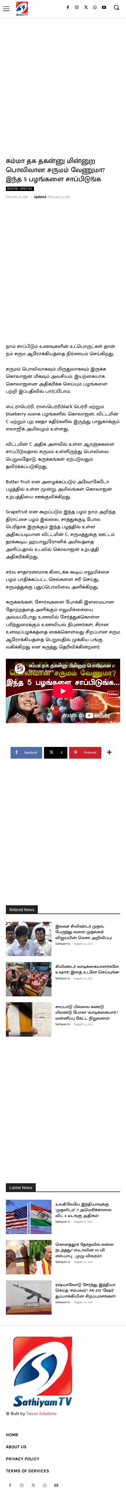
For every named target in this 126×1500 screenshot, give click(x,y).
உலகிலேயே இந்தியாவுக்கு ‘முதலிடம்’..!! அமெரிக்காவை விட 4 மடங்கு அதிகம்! (83, 1210)
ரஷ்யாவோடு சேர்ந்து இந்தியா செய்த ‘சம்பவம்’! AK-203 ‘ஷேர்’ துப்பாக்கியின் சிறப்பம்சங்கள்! (85, 1290)
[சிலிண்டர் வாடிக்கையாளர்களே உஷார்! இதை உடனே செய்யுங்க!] (29, 979)
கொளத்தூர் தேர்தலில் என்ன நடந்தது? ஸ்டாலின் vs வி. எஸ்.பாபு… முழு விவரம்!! (84, 1250)
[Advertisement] (63, 84)
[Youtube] (103, 7)
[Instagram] (76, 7)
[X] (86, 7)
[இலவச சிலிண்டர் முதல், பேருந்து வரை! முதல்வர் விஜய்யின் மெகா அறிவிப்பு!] (29, 939)
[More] (109, 753)
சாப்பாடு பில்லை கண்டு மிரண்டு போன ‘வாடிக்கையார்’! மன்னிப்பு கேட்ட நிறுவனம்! (86, 1012)
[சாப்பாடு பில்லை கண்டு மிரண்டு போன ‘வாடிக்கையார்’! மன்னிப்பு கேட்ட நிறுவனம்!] (29, 1019)
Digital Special (20, 189)
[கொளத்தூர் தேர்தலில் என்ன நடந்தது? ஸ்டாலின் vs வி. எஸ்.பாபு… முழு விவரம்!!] (29, 1257)
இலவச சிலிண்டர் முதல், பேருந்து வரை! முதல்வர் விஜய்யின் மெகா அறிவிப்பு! (83, 932)
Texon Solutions (41, 1413)
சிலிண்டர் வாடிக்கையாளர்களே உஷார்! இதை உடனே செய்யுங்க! (87, 969)
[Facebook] (67, 7)
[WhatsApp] (94, 7)
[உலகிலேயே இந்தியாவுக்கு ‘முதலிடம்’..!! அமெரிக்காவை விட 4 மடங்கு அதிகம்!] (29, 1217)
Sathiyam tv (62, 943)
